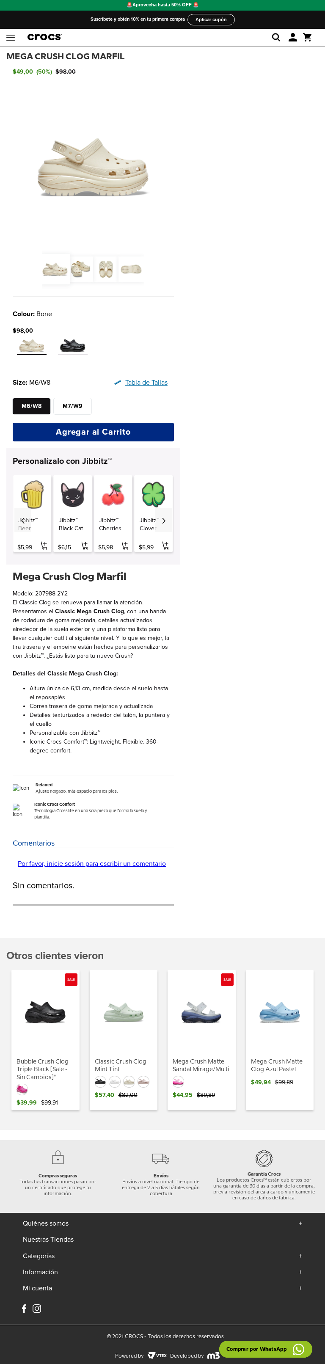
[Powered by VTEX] (157, 1356)
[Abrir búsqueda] (278, 37)
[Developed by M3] (213, 1356)
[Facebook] (24, 1309)
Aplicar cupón (211, 19)
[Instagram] (37, 1309)
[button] (293, 37)
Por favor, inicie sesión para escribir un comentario (92, 864)
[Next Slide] (163, 520)
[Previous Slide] (22, 520)
